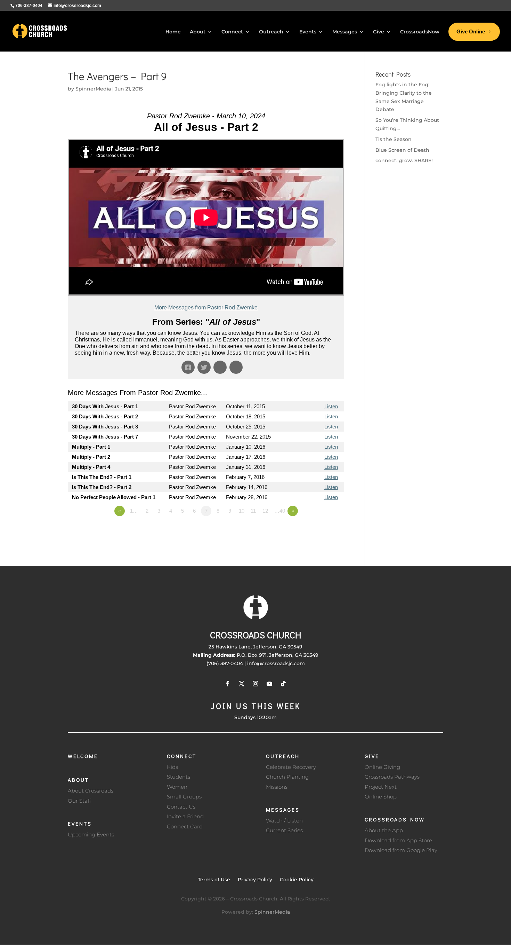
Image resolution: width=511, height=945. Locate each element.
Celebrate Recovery (291, 767)
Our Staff (79, 800)
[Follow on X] (241, 683)
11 (253, 511)
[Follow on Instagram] (255, 683)
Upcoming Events (91, 834)
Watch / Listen (284, 820)
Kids (172, 767)
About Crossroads (90, 790)
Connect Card (185, 826)
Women (177, 786)
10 (241, 511)
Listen (331, 406)
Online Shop (381, 796)
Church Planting (287, 776)
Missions (276, 786)
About (78, 779)
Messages (283, 809)
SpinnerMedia (93, 89)
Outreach (283, 756)
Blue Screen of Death (402, 150)
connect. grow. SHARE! (404, 160)
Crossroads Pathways (392, 776)
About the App (384, 830)
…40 (279, 511)
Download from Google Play (401, 850)
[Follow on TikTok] (283, 683)
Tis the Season (393, 139)
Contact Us (181, 806)
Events (80, 823)
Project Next (381, 786)
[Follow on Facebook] (227, 683)
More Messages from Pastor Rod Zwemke (206, 307)
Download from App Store (398, 840)
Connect (181, 756)
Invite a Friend (185, 816)
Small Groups (184, 796)
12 (265, 511)
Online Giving (382, 767)
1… (134, 511)
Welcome (83, 756)
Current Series (284, 830)
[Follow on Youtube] (269, 683)
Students (178, 776)
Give (372, 756)
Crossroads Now (395, 819)
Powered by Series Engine (318, 530)
